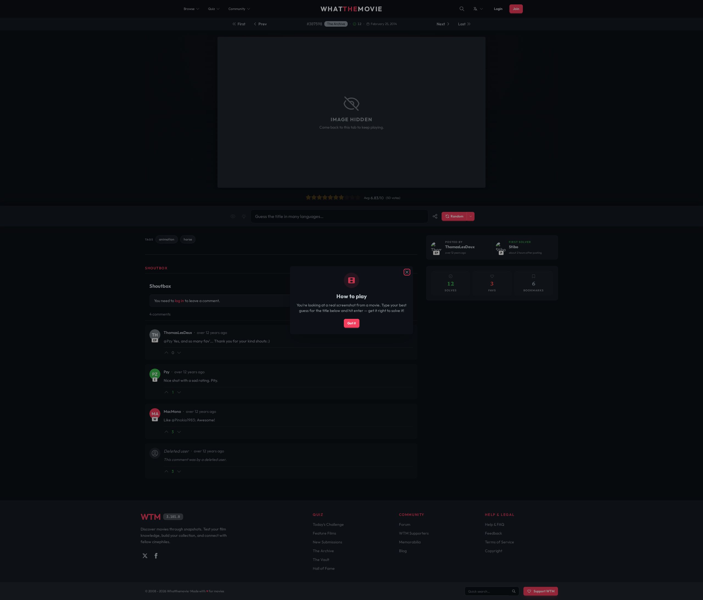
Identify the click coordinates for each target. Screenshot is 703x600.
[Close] (407, 272)
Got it (351, 323)
